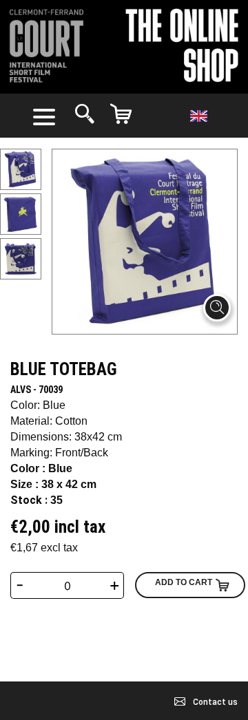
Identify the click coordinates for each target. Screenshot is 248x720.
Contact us (214, 702)
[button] (47, 116)
